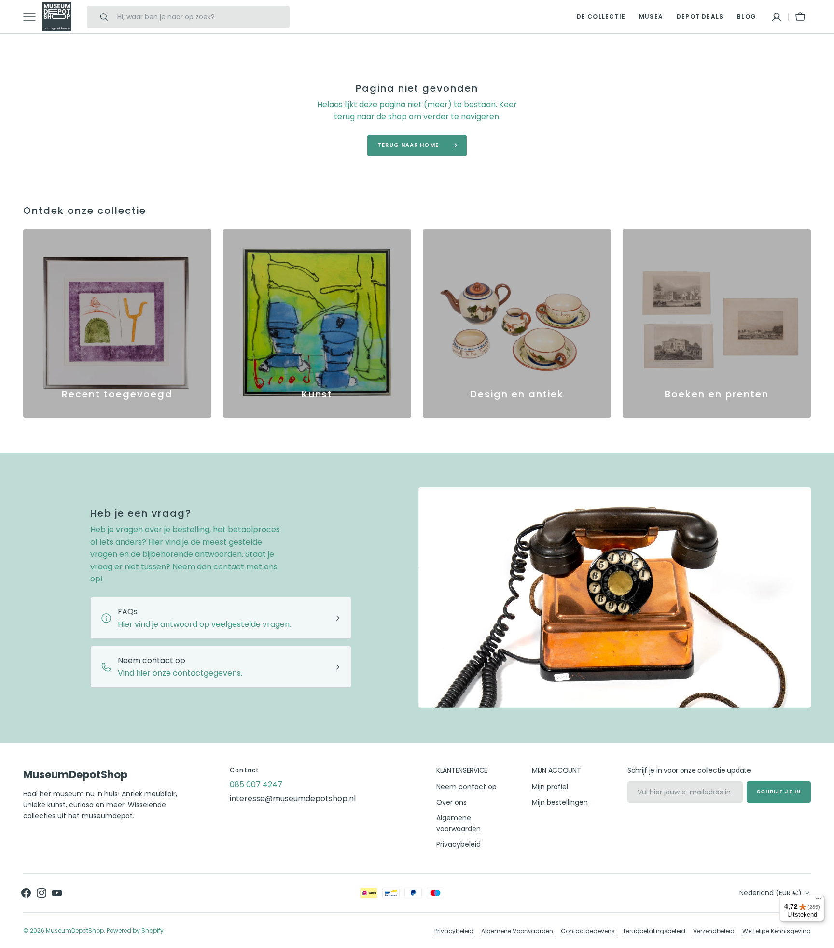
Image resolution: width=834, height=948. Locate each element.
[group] (117, 323)
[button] (776, 17)
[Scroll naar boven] (822, 936)
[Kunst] (317, 323)
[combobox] (200, 17)
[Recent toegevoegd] (117, 323)
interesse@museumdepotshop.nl (293, 798)
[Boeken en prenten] (717, 323)
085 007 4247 (256, 784)
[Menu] (818, 900)
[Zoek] (99, 17)
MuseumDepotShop (75, 930)
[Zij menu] (32, 17)
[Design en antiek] (517, 323)
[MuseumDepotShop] (56, 17)
